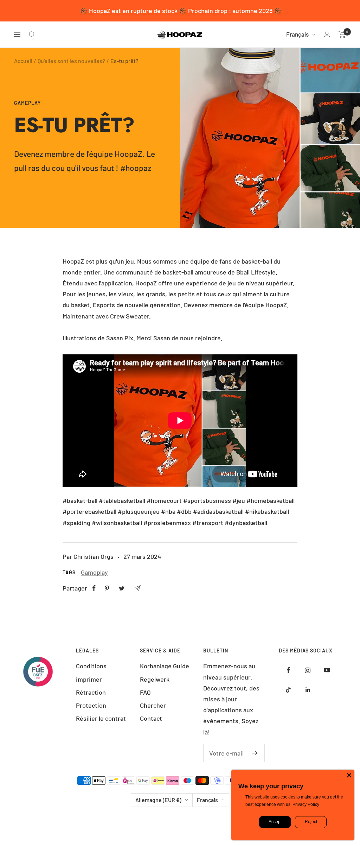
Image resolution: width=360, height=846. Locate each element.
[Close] (349, 774)
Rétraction (91, 692)
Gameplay (27, 103)
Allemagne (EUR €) (158, 799)
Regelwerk (154, 679)
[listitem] (94, 588)
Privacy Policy (305, 804)
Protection (91, 705)
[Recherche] (32, 34)
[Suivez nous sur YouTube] (327, 670)
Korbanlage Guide (164, 666)
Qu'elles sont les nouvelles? (71, 60)
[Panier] (342, 34)
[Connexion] (327, 34)
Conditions (91, 666)
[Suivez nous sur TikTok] (288, 689)
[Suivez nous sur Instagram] (307, 670)
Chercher (153, 705)
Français (297, 34)
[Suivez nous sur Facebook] (288, 670)
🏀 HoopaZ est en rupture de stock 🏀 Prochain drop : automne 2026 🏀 (181, 10)
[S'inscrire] (255, 753)
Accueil (23, 60)
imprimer (89, 679)
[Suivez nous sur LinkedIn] (307, 689)
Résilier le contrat (101, 718)
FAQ (145, 692)
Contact (151, 718)
